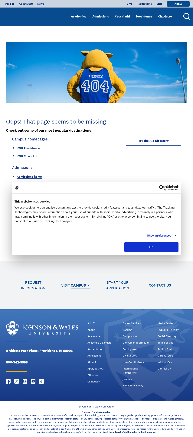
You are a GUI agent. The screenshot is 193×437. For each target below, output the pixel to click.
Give (129, 3)
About (91, 330)
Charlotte (165, 16)
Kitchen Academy (133, 385)
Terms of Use (165, 342)
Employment (130, 349)
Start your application (117, 285)
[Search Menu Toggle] (186, 16)
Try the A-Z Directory (153, 141)
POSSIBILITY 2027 (168, 330)
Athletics (92, 375)
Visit (159, 3)
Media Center (165, 323)
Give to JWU (130, 355)
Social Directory (167, 336)
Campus (78, 285)
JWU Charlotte (27, 156)
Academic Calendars (99, 342)
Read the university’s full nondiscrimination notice (129, 432)
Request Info (144, 3)
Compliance (130, 336)
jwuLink (127, 379)
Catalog (127, 330)
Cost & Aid (122, 16)
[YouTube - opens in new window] (33, 381)
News (40, 3)
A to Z (91, 323)
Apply (178, 3)
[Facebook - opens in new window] (8, 381)
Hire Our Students (133, 362)
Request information (33, 285)
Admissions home (29, 177)
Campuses (93, 381)
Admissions (100, 16)
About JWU (26, 3)
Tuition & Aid (165, 349)
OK (151, 247)
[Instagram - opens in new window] (25, 381)
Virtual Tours (165, 355)
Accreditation (95, 349)
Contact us (160, 285)
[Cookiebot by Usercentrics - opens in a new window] (162, 188)
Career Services (132, 323)
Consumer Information (136, 342)
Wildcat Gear (165, 362)
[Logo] (26, 15)
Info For (9, 3)
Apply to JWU (95, 368)
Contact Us (164, 368)
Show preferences (159, 235)
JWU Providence (28, 148)
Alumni (91, 362)
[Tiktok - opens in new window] (41, 381)
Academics (78, 16)
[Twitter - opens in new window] (16, 381)
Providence (144, 16)
